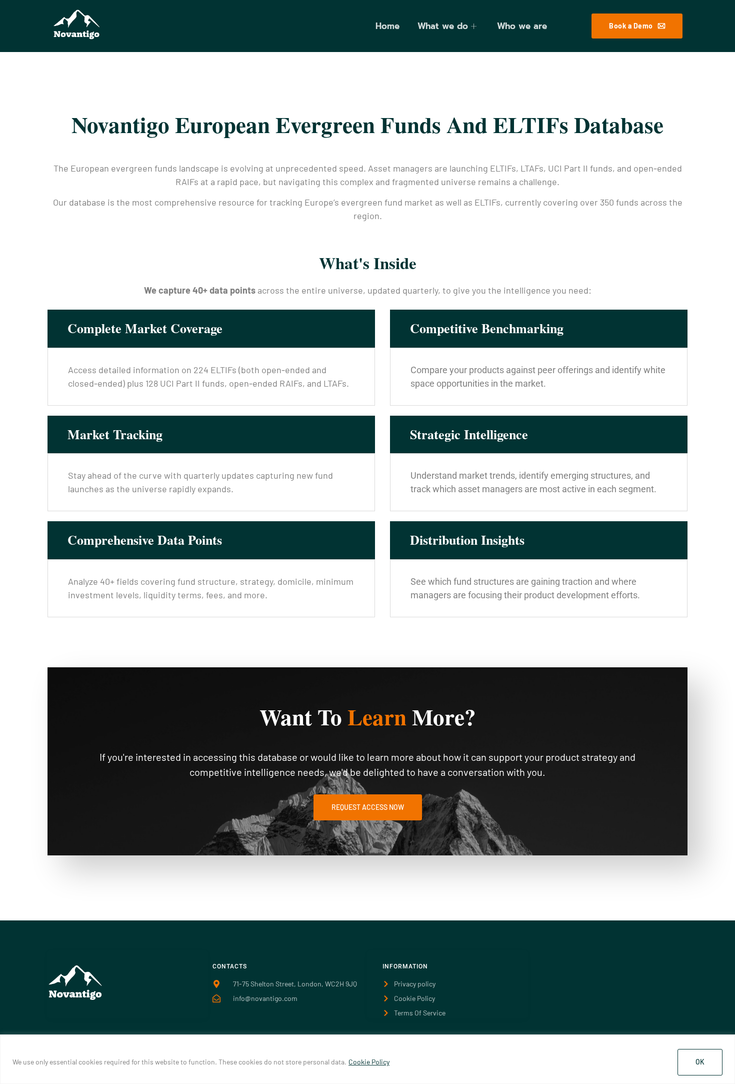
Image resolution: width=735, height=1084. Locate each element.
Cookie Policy (369, 1061)
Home (388, 26)
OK (700, 1061)
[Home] (76, 997)
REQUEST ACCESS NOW (368, 807)
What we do (443, 26)
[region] (367, 1059)
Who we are (522, 26)
